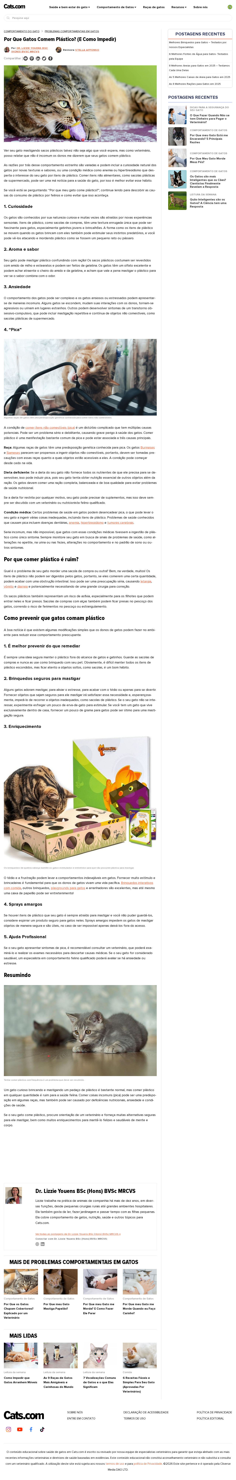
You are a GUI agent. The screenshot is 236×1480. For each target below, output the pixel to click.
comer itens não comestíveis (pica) (50, 428)
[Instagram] (8, 1429)
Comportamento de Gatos (115, 7)
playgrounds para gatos (68, 888)
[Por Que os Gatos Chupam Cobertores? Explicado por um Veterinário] (21, 1293)
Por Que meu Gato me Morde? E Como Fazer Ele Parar (98, 1308)
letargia (145, 581)
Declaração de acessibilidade (146, 1412)
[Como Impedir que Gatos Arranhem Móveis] (21, 1367)
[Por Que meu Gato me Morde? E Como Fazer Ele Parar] (100, 1293)
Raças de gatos (154, 7)
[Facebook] (31, 1429)
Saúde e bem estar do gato (68, 7)
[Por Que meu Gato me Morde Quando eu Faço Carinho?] (140, 1293)
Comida (127, 1372)
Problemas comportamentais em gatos (72, 31)
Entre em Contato (81, 1418)
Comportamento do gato (21, 31)
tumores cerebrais (120, 523)
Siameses (13, 453)
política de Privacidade (214, 1412)
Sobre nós (200, 7)
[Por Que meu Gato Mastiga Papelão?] (61, 1293)
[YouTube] (19, 1429)
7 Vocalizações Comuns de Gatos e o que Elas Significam (99, 1382)
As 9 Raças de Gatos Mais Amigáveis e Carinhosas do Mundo (58, 1382)
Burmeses (147, 447)
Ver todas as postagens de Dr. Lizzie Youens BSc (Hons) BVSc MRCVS (78, 1234)
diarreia (22, 586)
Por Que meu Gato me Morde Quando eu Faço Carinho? (139, 1308)
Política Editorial (210, 1418)
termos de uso (115, 1464)
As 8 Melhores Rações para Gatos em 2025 (195, 83)
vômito (9, 586)
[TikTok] (42, 1429)
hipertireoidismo (92, 523)
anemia (74, 523)
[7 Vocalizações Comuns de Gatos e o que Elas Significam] (100, 1367)
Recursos (177, 7)
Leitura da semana (15, 1372)
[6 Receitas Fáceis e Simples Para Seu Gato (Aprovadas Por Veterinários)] (140, 1367)
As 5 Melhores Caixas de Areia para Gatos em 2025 (199, 77)
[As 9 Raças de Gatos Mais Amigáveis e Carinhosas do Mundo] (61, 1367)
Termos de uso (135, 1418)
